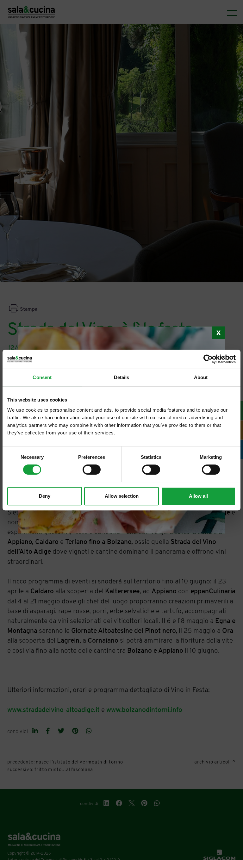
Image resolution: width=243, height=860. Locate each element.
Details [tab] (121, 377)
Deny (44, 496)
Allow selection (122, 496)
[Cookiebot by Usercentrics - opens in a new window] (208, 359)
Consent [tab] (42, 377)
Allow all (198, 496)
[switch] (92, 469)
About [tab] (201, 377)
